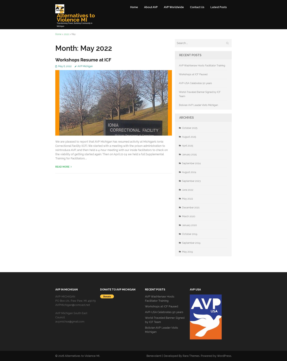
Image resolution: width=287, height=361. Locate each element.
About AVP (151, 7)
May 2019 (187, 251)
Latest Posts (218, 7)
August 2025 (189, 136)
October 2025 (189, 128)
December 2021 (191, 207)
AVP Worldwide (174, 7)
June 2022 (187, 189)
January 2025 (189, 154)
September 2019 (191, 242)
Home (134, 7)
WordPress (224, 355)
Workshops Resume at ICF (83, 59)
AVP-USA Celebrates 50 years (195, 83)
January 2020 (189, 225)
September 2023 (191, 181)
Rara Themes (191, 355)
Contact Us (197, 7)
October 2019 (189, 234)
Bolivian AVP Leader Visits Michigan (198, 105)
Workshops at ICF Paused (193, 74)
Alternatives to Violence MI (76, 17)
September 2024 (191, 163)
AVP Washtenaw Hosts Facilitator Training (202, 65)
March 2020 (188, 216)
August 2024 (189, 172)
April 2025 (187, 145)
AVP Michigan (85, 66)
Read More (62, 166)
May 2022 (187, 198)
